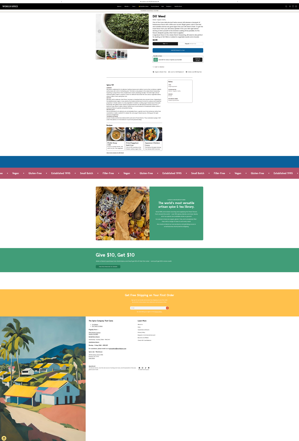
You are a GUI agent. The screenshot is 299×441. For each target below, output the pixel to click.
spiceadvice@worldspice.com (117, 348)
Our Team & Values (97, 326)
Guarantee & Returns (143, 330)
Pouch (190, 44)
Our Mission (95, 324)
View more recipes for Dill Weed (115, 153)
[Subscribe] (167, 308)
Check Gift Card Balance (144, 340)
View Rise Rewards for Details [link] (108, 266)
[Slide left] (99, 31)
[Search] (286, 6)
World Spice (146, 369)
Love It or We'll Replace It (177, 72)
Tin (165, 44)
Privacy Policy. (158, 311)
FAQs (139, 327)
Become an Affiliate (143, 337)
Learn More (92, 358)
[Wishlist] (293, 6)
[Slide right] (145, 31)
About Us (140, 324)
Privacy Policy (141, 332)
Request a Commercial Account (146, 335)
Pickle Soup (112, 143)
